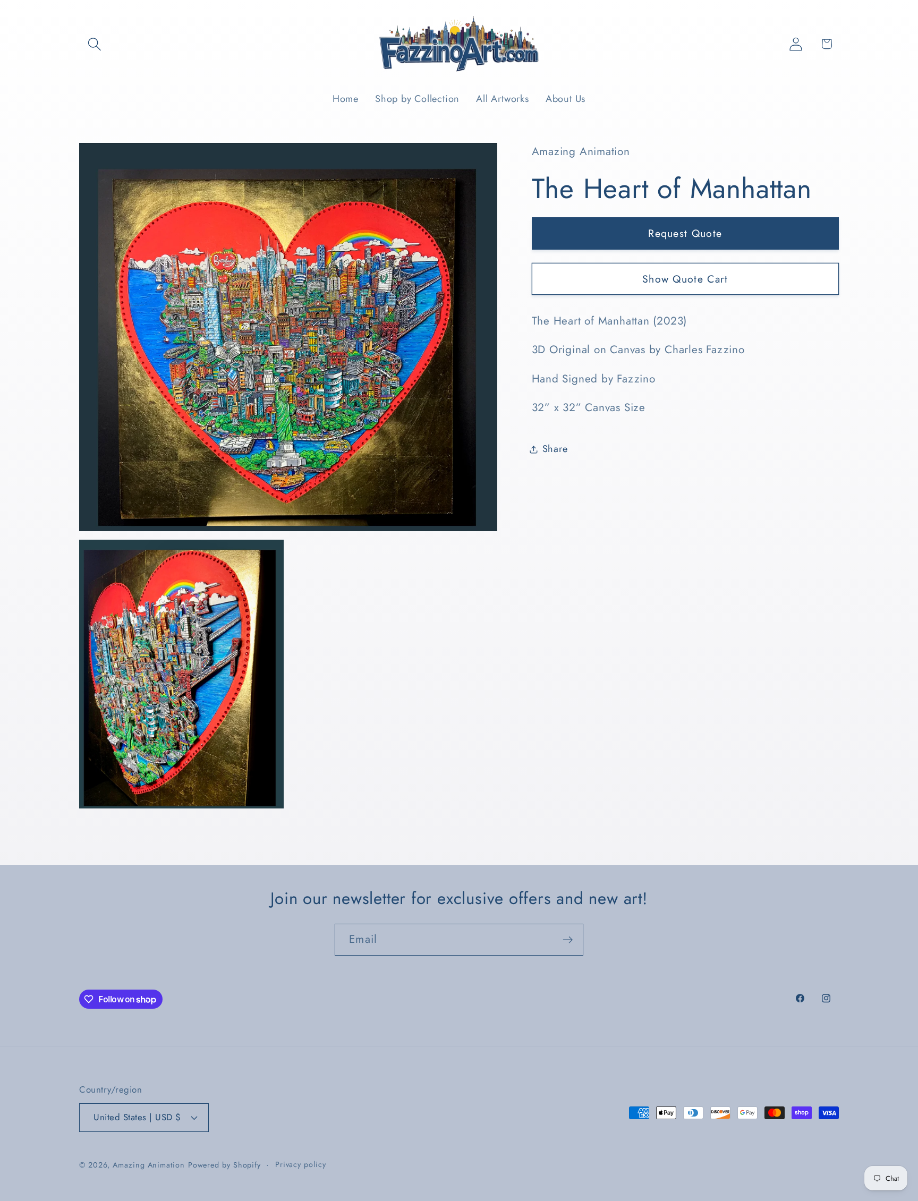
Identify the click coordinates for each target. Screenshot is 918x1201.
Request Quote (685, 233)
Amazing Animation (148, 1165)
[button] (94, 44)
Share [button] (555, 449)
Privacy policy (300, 1164)
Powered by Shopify (224, 1165)
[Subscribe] (567, 940)
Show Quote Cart (685, 278)
